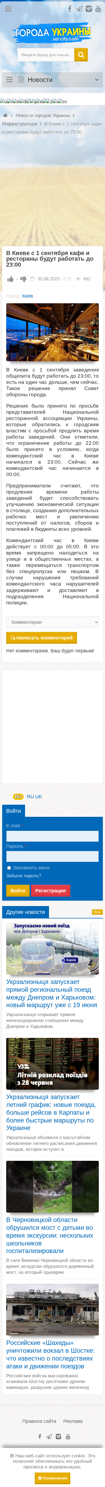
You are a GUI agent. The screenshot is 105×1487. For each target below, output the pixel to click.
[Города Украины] (52, 33)
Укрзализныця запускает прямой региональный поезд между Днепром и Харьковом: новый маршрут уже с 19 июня (51, 993)
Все (97, 912)
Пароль (14, 846)
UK (38, 796)
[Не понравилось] (23, 279)
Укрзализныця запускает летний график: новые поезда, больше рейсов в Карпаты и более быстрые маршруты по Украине (51, 1112)
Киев (27, 296)
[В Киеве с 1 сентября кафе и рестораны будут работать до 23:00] (52, 332)
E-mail (13, 825)
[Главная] (6, 115)
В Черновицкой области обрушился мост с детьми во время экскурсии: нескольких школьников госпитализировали (49, 1235)
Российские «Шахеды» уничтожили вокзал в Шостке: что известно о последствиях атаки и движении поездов (50, 1354)
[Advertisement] (52, 193)
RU (18, 796)
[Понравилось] (10, 279)
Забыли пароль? (23, 875)
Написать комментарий (44, 638)
